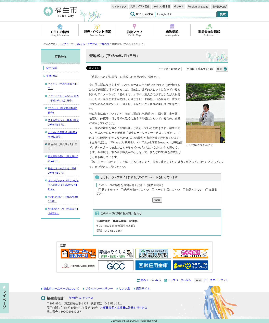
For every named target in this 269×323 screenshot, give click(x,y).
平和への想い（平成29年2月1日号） (63, 199)
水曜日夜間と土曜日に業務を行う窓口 (123, 307)
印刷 (219, 68)
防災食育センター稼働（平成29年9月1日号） (63, 122)
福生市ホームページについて (61, 288)
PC (205, 280)
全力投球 (92, 44)
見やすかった (110, 189)
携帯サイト (143, 288)
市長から (80, 44)
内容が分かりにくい (136, 189)
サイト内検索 (144, 14)
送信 (157, 199)
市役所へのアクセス (81, 297)
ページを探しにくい (167, 189)
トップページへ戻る (179, 280)
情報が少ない (194, 189)
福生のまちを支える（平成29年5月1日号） (62, 170)
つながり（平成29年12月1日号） (63, 86)
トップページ (66, 44)
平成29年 (104, 44)
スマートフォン (219, 280)
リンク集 (124, 288)
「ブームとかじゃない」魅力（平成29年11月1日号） (63, 98)
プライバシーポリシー (99, 288)
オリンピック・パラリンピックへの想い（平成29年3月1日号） (63, 185)
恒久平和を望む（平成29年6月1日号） (63, 158)
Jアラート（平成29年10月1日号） (62, 110)
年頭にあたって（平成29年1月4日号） (63, 211)
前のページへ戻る (151, 280)
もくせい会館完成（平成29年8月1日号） (62, 134)
